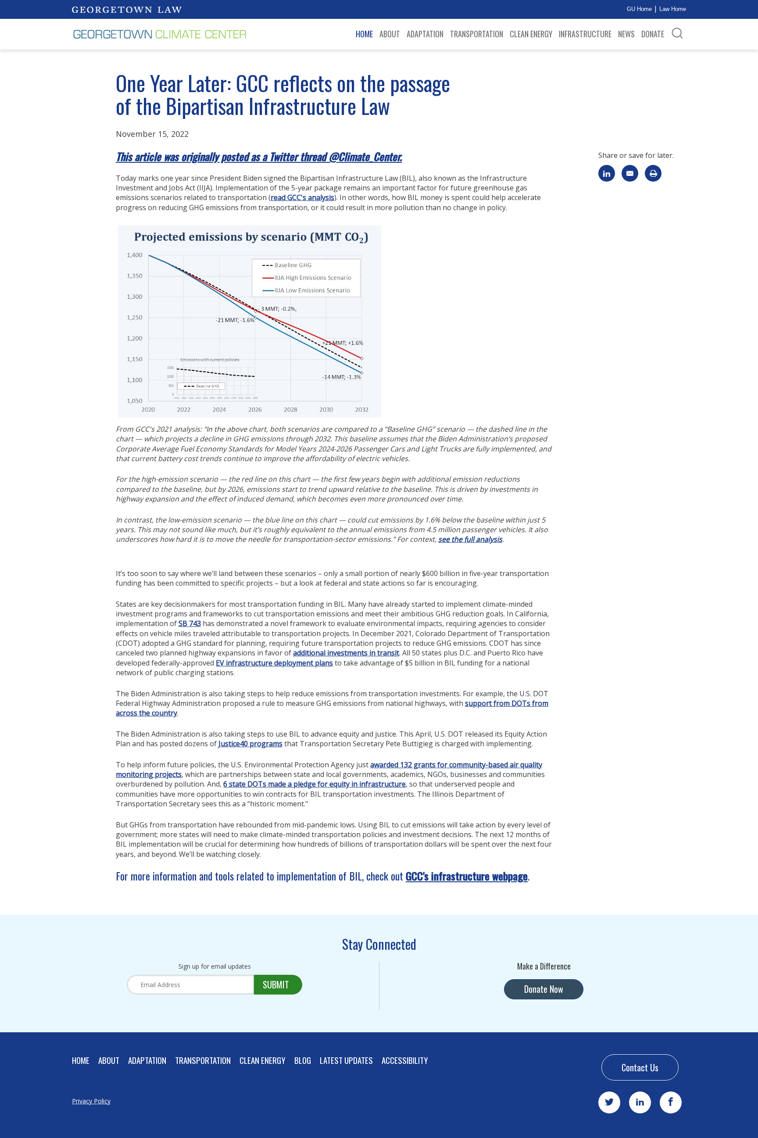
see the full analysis (470, 539)
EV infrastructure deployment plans (274, 663)
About (389, 34)
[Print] (653, 173)
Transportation (476, 34)
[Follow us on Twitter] (609, 1102)
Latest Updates (346, 1060)
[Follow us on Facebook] (671, 1102)
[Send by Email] (630, 173)
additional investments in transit (346, 653)
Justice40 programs (250, 743)
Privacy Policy (91, 1101)
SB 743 (190, 623)
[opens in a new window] (127, 9)
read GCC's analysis (302, 197)
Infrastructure (585, 34)
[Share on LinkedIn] (606, 173)
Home (364, 34)
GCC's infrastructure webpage (467, 876)
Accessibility (405, 1060)
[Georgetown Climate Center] (159, 34)
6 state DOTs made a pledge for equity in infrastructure (314, 784)
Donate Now (543, 988)
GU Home (639, 9)
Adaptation (425, 34)
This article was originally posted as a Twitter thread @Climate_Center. (259, 156)
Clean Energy (531, 34)
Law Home (672, 9)
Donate (652, 34)
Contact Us (640, 1067)
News (626, 34)
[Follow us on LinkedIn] (640, 1102)
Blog (302, 1060)
